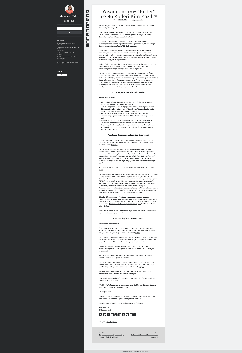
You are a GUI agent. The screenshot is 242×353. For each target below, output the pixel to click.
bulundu (133, 46)
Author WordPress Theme (130, 351)
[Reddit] (88, 34)
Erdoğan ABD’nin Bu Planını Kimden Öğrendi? (144, 336)
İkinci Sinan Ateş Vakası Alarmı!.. (66, 43)
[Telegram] (88, 15)
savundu (125, 60)
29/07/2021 (122, 20)
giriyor (141, 267)
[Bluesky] (88, 23)
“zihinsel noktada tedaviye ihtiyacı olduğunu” (125, 204)
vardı (129, 249)
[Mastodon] (88, 27)
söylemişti (153, 237)
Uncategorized (112, 322)
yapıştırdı (138, 69)
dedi (131, 37)
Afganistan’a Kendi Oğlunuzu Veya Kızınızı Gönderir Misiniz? (111, 336)
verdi (101, 170)
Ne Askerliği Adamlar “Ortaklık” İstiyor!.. (68, 62)
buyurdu (114, 145)
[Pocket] (88, 38)
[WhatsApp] (88, 12)
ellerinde (109, 213)
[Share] (88, 46)
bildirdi (137, 233)
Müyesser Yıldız (69, 16)
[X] (88, 19)
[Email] (88, 42)
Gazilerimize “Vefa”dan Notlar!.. (65, 53)
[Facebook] (88, 31)
